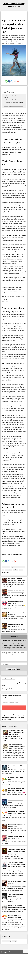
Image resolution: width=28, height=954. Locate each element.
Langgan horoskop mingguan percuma (12, 554)
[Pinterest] (18, 80)
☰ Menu (4, 952)
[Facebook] (9, 80)
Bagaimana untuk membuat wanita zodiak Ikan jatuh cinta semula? (16, 813)
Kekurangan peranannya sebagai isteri (13, 106)
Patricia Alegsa (11, 43)
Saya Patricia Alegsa (8, 679)
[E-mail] (15, 80)
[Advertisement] (11, 14)
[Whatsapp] (6, 80)
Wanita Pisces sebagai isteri (11, 99)
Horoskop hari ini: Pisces (8, 689)
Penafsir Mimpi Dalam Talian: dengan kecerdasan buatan (17, 746)
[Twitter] (12, 80)
